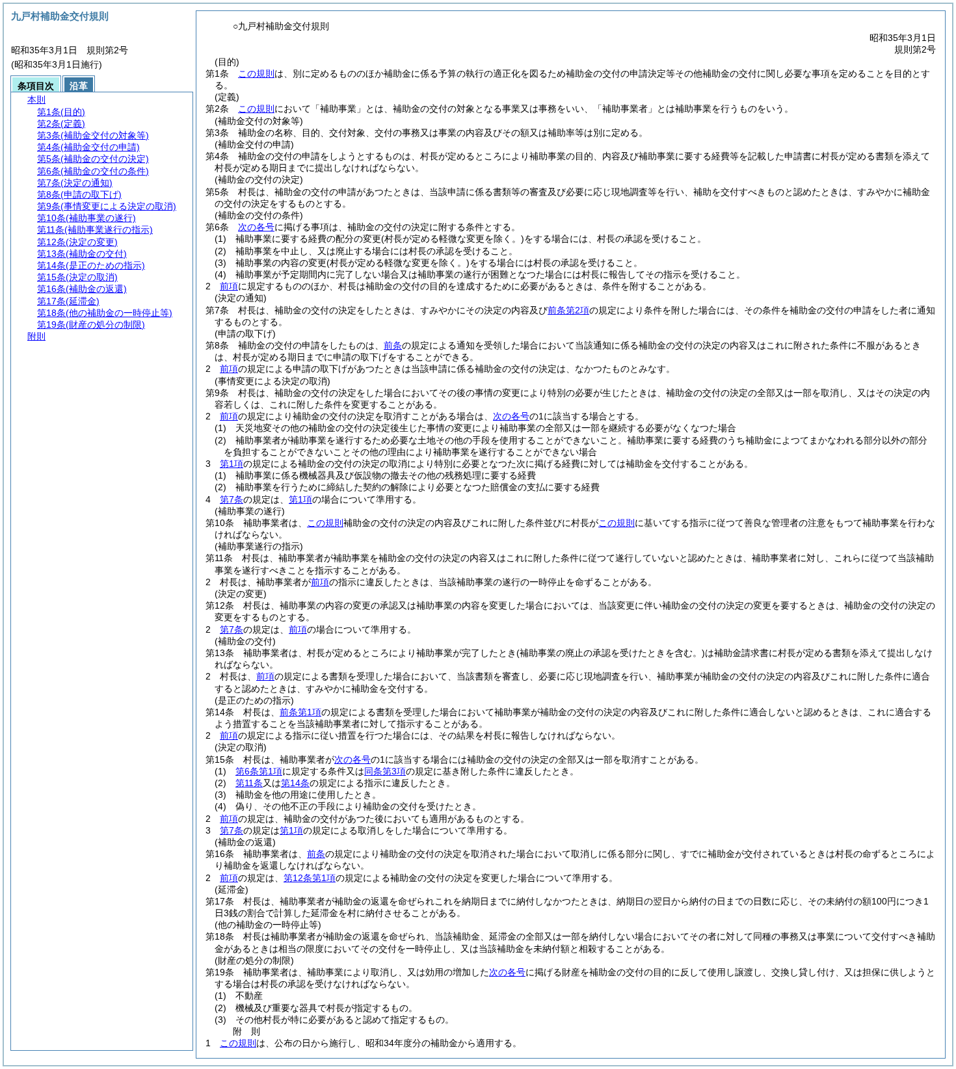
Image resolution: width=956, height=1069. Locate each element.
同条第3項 (385, 771)
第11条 (249, 783)
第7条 (231, 499)
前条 (393, 345)
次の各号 (256, 227)
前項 (229, 286)
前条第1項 (300, 712)
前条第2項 (568, 310)
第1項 (231, 463)
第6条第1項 (258, 771)
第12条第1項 (310, 878)
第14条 (295, 783)
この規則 (256, 73)
